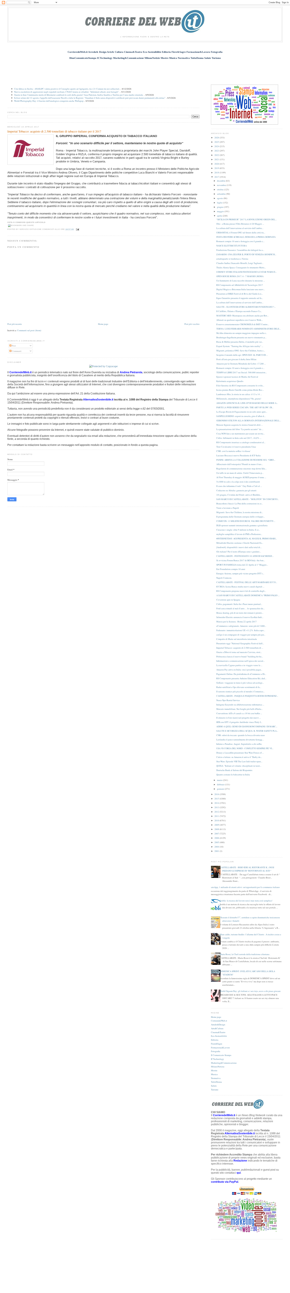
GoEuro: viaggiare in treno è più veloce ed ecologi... (240, 682)
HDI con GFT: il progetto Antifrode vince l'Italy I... (239, 722)
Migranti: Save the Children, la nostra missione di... (239, 512)
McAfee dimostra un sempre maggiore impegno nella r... (241, 333)
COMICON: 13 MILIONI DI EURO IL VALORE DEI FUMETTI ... (245, 521)
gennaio (221, 788)
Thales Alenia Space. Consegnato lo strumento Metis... (241, 267)
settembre (221, 193)
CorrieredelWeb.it (219, 1020)
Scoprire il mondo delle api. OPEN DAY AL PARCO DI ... (242, 354)
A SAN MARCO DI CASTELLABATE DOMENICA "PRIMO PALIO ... (247, 595)
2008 (217, 829)
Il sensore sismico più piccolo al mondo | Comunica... (240, 691)
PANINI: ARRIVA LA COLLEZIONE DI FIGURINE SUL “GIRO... (245, 459)
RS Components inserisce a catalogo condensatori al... (240, 442)
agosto (220, 198)
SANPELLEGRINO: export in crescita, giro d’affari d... (240, 416)
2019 (217, 168)
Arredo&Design (218, 1024)
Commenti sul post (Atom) (29, 330)
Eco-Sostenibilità (219, 1035)
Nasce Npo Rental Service (228, 700)
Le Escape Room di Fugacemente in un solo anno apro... (241, 411)
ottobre (220, 189)
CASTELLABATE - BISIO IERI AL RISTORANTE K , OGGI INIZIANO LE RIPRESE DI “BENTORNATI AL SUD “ (247, 869)
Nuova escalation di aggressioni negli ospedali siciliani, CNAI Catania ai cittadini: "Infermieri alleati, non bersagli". (66, 91)
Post (13, 345)
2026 (217, 137)
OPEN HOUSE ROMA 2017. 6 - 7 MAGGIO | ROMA (239, 276)
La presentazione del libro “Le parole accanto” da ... (239, 429)
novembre (222, 185)
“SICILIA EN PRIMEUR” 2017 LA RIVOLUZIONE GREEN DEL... (246, 219)
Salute (214, 1085)
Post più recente (14, 323)
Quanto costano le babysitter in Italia (233, 774)
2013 (217, 807)
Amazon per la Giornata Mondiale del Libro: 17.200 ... (241, 363)
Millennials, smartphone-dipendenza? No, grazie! (238, 398)
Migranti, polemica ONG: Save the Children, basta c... (240, 350)
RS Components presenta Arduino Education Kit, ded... (241, 678)
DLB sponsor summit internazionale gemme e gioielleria (242, 525)
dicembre (221, 180)
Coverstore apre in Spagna (228, 599)
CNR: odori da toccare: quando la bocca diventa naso (240, 735)
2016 (217, 794)
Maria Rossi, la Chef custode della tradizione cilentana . (245, 954)
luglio (220, 202)
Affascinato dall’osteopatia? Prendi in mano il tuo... (239, 464)
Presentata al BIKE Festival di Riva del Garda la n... (239, 293)
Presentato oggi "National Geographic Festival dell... (240, 643)
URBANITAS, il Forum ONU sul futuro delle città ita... (240, 232)
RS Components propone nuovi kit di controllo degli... (241, 590)
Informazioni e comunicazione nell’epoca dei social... (240, 660)
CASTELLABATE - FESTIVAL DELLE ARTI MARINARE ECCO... (246, 582)
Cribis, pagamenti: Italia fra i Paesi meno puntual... (239, 604)
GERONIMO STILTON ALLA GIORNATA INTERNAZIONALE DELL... (248, 420)
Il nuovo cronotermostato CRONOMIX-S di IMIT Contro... (242, 324)
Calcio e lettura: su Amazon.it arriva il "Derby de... (239, 757)
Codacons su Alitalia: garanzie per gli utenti (236, 490)
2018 (217, 172)
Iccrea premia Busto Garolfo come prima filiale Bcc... (240, 389)
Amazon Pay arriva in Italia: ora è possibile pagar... (239, 669)
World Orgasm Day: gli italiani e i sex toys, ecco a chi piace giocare (250, 991)
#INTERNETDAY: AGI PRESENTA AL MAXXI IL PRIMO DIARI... (246, 538)
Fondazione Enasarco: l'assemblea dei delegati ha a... (240, 250)
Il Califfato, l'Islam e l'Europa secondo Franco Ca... (239, 311)
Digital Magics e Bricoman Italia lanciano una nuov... (240, 289)
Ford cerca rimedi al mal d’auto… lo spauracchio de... (240, 608)
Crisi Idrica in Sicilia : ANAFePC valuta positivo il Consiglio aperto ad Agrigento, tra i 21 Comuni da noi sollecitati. (67, 88)
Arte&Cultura (217, 1028)
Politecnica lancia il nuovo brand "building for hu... (239, 656)
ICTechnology (217, 1058)
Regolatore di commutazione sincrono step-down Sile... (241, 468)
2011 (217, 816)
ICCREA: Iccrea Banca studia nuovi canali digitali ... (240, 586)
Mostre (214, 1070)
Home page (103, 323)
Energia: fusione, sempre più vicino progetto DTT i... (240, 573)
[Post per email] (77, 229)
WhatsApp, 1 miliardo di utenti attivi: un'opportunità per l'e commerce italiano (244, 887)
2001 (217, 851)
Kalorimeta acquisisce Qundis (229, 381)
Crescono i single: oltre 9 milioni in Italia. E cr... (238, 529)
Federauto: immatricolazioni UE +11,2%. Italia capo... (240, 630)
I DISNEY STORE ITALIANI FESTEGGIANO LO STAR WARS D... (246, 271)
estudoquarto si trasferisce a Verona (232, 258)
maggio (220, 211)
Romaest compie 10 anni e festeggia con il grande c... (240, 241)
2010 (217, 820)
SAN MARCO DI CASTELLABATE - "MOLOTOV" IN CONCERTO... (247, 499)
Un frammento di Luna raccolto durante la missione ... (240, 280)
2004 (217, 846)
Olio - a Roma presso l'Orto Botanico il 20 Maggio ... (240, 223)
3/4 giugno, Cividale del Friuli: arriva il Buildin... (238, 494)
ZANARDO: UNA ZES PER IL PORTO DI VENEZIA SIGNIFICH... (246, 254)
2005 (217, 842)
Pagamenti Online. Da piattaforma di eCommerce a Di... (241, 674)
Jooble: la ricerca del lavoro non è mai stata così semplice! (246, 900)
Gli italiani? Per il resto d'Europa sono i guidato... (238, 551)
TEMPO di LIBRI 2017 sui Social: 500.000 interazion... (241, 372)
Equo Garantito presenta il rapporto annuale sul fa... (239, 298)
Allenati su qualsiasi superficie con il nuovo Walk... (239, 319)
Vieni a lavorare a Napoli (227, 507)
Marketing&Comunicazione (224, 1062)
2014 (217, 802)
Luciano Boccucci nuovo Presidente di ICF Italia (238, 455)
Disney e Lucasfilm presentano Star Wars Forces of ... (240, 752)
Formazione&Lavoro (220, 1047)
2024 (217, 146)
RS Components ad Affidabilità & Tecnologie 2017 (239, 284)
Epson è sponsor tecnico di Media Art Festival (237, 376)
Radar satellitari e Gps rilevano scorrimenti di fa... (238, 687)
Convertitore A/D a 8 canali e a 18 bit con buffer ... (239, 713)
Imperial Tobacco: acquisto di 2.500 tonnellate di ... (239, 647)
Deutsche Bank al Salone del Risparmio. (234, 770)
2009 (217, 824)
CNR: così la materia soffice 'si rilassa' (233, 451)
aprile (220, 215)
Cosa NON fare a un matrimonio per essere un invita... (240, 433)
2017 (217, 176)
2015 (217, 798)
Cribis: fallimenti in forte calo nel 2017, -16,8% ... (238, 437)
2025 (217, 141)
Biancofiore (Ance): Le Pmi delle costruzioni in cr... (239, 503)
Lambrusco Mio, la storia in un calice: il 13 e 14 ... (239, 394)
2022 (217, 155)
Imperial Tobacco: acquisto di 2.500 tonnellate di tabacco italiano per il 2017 (54, 131)
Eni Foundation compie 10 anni (230, 569)
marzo (220, 780)
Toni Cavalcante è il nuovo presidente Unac (236, 446)
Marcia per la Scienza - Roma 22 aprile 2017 (236, 621)
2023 (217, 150)
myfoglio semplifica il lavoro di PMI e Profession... (239, 534)
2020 (217, 163)
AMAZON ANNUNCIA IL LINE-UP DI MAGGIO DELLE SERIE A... (247, 402)
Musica (214, 1074)
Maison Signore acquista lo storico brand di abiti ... (239, 424)
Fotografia (215, 1051)
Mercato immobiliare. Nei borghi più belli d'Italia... (239, 708)
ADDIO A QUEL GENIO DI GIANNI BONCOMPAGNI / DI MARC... (246, 726)
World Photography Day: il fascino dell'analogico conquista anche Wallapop (49, 100)
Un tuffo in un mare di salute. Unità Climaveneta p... (239, 472)
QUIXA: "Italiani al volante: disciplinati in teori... (238, 765)
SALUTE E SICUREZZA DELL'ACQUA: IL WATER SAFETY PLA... (247, 730)
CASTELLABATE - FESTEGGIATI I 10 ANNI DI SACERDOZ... (245, 555)
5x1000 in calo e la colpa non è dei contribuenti (238, 481)
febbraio (221, 784)
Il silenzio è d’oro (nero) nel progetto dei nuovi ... (238, 717)
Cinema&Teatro (218, 1032)
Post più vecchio (192, 323)
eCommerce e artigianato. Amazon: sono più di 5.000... (241, 625)
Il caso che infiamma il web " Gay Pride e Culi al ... (239, 486)
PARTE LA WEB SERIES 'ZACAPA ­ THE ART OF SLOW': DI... (244, 407)
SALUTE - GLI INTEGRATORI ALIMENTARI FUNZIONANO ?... (246, 306)
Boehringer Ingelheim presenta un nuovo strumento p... (241, 337)
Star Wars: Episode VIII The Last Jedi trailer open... (239, 761)
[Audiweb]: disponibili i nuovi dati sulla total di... (239, 547)
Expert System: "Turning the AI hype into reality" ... (239, 346)
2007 (217, 833)
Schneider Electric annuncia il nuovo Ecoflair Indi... (239, 617)
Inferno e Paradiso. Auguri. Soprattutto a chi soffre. (239, 743)
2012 (217, 811)
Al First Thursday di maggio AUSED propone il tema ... (241, 477)
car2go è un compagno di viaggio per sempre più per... (240, 634)
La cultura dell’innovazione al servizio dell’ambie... (239, 228)
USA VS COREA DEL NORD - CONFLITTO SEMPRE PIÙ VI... (244, 748)
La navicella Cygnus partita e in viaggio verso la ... (239, 665)
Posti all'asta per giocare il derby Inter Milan (236, 359)
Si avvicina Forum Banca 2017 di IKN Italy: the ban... (240, 560)
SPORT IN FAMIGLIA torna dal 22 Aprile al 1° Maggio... (242, 564)
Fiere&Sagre (216, 1043)
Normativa (216, 1078)
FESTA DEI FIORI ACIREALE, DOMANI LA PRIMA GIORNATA (246, 236)
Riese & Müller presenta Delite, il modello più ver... (239, 341)
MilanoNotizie (217, 1066)
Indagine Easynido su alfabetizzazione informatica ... (240, 704)
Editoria (214, 1039)
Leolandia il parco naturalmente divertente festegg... (240, 739)
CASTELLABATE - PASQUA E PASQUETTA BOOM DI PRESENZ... (247, 695)
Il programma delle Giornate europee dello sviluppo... (240, 516)
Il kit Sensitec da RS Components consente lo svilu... (240, 385)
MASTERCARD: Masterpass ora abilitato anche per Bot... (242, 315)
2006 (217, 837)
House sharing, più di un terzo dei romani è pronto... (239, 612)
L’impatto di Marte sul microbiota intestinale (236, 639)
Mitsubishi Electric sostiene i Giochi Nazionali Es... (239, 542)
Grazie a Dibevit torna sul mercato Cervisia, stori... (239, 652)
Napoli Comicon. (224, 577)
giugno (220, 206)
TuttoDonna (216, 1081)
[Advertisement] (145, 70)
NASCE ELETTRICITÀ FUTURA (231, 245)
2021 (217, 159)
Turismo (214, 1089)
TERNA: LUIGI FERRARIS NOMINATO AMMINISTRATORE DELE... (248, 328)
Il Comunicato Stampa (221, 1055)
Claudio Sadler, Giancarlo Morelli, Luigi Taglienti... (239, 263)
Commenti (16, 351)
